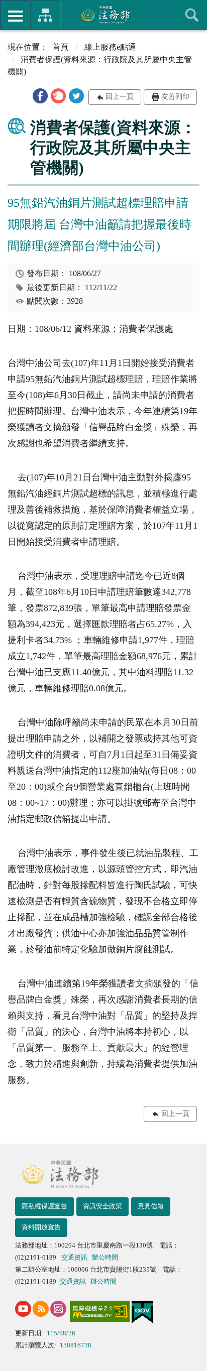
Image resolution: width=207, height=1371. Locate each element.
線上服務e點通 (110, 47)
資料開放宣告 (41, 1227)
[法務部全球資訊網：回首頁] (104, 14)
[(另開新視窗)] (23, 1309)
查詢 (192, 15)
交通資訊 (74, 1257)
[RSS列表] (41, 1309)
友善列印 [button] (175, 96)
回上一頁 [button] (120, 96)
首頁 (60, 47)
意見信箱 (151, 1206)
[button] (40, 95)
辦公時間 (105, 1257)
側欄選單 (15, 15)
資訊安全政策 (102, 1206)
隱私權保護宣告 (44, 1206)
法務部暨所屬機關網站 (45, 15)
